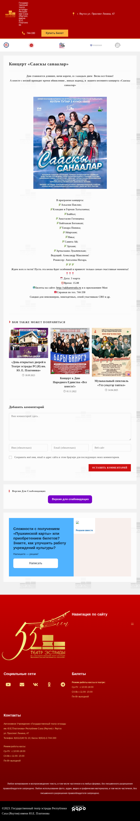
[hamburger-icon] (132, 624)
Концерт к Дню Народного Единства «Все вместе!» (70, 382)
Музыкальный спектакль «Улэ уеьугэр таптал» (111, 382)
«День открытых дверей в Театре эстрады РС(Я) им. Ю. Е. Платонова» (28, 366)
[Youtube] (8, 684)
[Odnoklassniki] (49, 684)
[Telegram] (62, 684)
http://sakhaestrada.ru (68, 287)
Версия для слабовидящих (70, 499)
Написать (35, 563)
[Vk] (35, 684)
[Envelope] (21, 684)
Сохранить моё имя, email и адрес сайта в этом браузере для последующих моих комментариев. (67, 457)
